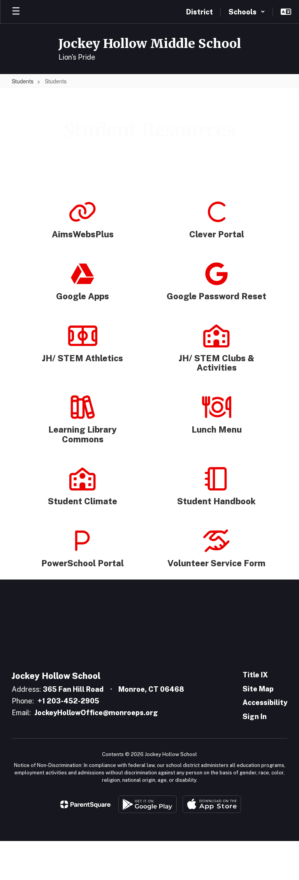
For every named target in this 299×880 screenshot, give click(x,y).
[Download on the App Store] (212, 804)
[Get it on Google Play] (147, 804)
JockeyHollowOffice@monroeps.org (96, 713)
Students (22, 81)
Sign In (255, 716)
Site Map (258, 689)
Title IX (255, 675)
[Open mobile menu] (16, 11)
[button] (247, 11)
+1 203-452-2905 (68, 701)
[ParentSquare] (85, 804)
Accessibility (265, 702)
